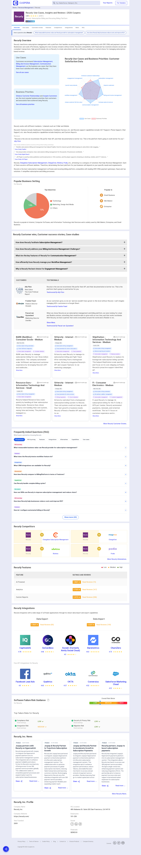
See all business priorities (25, 104)
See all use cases (22, 72)
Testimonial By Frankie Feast (57, 306)
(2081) (41, 16)
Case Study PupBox (20, 149)
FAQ (83, 27)
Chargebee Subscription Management (33, 163)
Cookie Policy (46, 841)
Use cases (26, 27)
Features (48, 27)
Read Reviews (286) (89, 597)
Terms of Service (33, 841)
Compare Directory (88, 841)
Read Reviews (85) (47, 625)
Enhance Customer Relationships (28, 96)
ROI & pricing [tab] (31, 439)
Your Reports (107, 3)
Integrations (69, 27)
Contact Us (63, 841)
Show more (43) (70, 517)
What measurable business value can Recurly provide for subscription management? (59, 32)
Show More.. (51, 323)
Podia (65, 163)
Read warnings (21, 722)
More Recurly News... (119, 794)
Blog (54, 841)
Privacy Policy (21, 841)
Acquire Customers (50, 96)
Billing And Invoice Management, (28, 64)
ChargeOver (52, 163)
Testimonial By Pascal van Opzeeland (60, 326)
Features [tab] (42, 439)
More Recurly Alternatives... (117, 559)
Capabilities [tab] (75, 439)
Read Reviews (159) (103, 625)
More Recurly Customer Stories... (115, 424)
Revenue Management (25, 7)
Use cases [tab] (86, 439)
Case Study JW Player (21, 159)
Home (15, 7)
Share (18, 781)
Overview (17, 27)
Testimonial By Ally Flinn (55, 292)
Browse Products (74, 841)
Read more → (34, 781)
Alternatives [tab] (64, 439)
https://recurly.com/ (21, 816)
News (77, 27)
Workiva (60, 163)
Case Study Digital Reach (22, 154)
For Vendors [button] (121, 3)
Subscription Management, (43, 61)
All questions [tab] (19, 439)
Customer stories (37, 27)
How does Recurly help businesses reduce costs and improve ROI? (106, 32)
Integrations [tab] (52, 439)
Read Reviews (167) (89, 590)
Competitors (58, 27)
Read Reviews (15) (89, 582)
